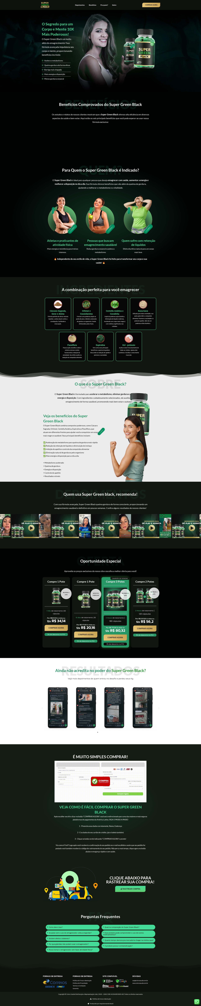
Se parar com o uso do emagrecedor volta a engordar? (70, 932)
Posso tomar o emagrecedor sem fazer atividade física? (71, 949)
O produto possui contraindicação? (119, 945)
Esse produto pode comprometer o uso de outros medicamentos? (123, 933)
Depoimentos (80, 5)
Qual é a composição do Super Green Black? (122, 927)
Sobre (114, 5)
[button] (42, 708)
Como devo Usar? (56, 927)
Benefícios (92, 5)
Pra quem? (104, 5)
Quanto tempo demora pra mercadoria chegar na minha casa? (129, 940)
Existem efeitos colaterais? (59, 938)
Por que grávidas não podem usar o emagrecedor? (69, 944)
